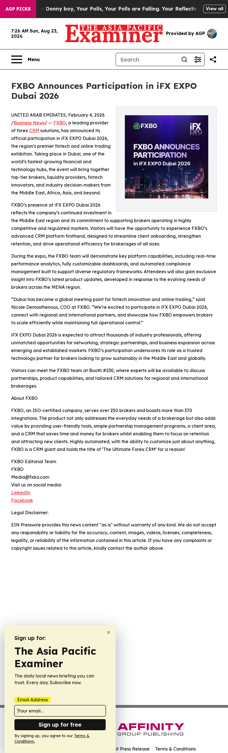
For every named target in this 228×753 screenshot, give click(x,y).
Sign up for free (60, 724)
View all (214, 8)
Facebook (22, 500)
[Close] (108, 632)
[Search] (184, 59)
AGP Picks (18, 9)
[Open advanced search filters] (197, 59)
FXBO (59, 123)
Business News (29, 123)
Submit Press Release (127, 749)
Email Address (32, 699)
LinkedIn (20, 492)
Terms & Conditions (175, 749)
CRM (34, 130)
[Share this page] (213, 59)
